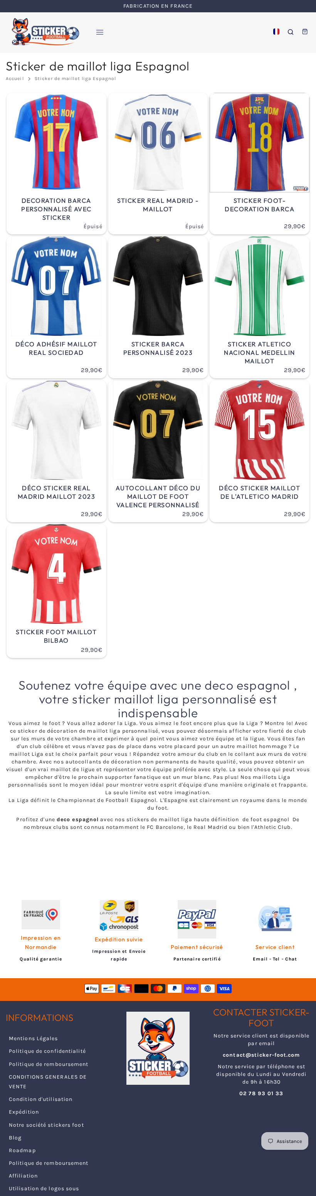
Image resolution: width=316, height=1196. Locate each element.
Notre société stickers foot (46, 1125)
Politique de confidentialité (47, 1051)
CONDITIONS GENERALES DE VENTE (48, 1082)
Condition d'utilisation (40, 1099)
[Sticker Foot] (42, 31)
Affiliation (23, 1176)
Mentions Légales (33, 1038)
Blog (15, 1137)
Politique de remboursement (49, 1064)
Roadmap (22, 1150)
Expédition (24, 1112)
